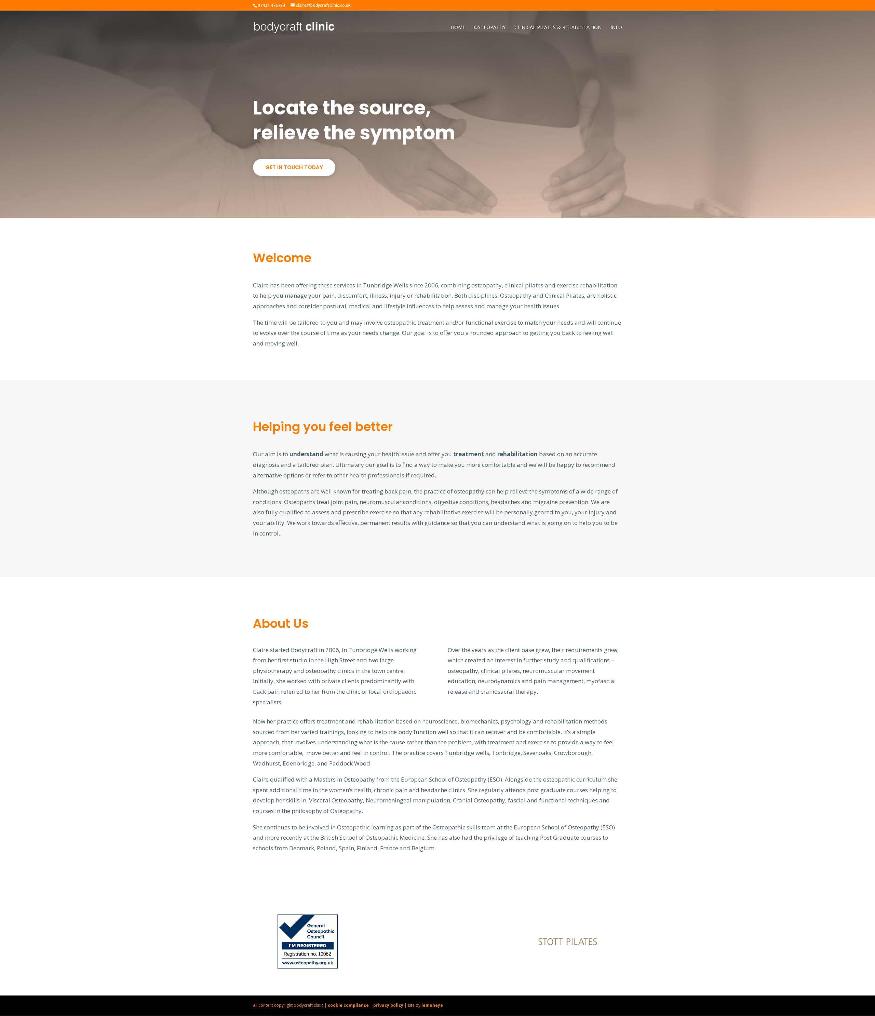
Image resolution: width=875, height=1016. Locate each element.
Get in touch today (294, 167)
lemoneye (432, 1005)
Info (616, 27)
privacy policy (388, 1005)
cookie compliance (348, 1005)
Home (458, 27)
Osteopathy (490, 27)
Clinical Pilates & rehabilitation (558, 27)
